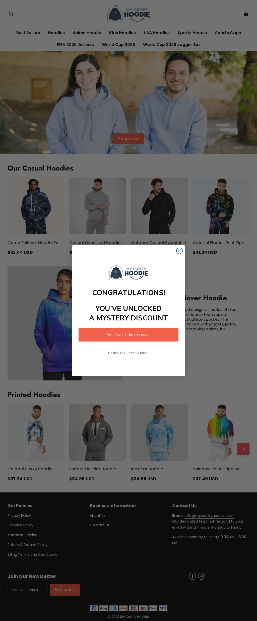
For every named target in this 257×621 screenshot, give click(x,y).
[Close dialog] (179, 251)
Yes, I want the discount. (128, 334)
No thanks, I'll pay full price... (128, 353)
